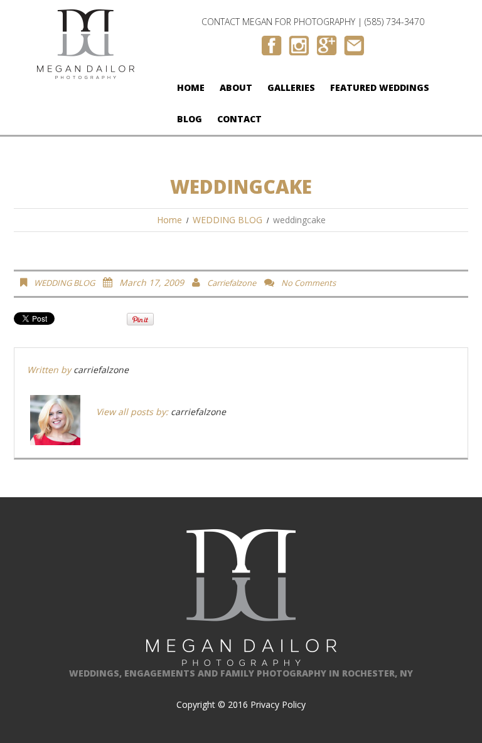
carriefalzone (231, 282)
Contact (239, 119)
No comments (308, 282)
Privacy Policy (278, 704)
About (236, 87)
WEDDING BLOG (227, 220)
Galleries (291, 87)
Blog (189, 119)
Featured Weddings (379, 87)
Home (191, 87)
